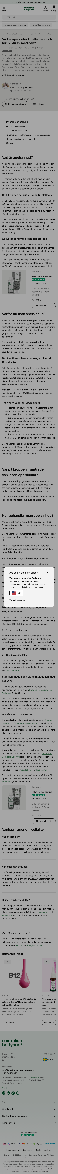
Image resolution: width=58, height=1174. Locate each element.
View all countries (17, 600)
